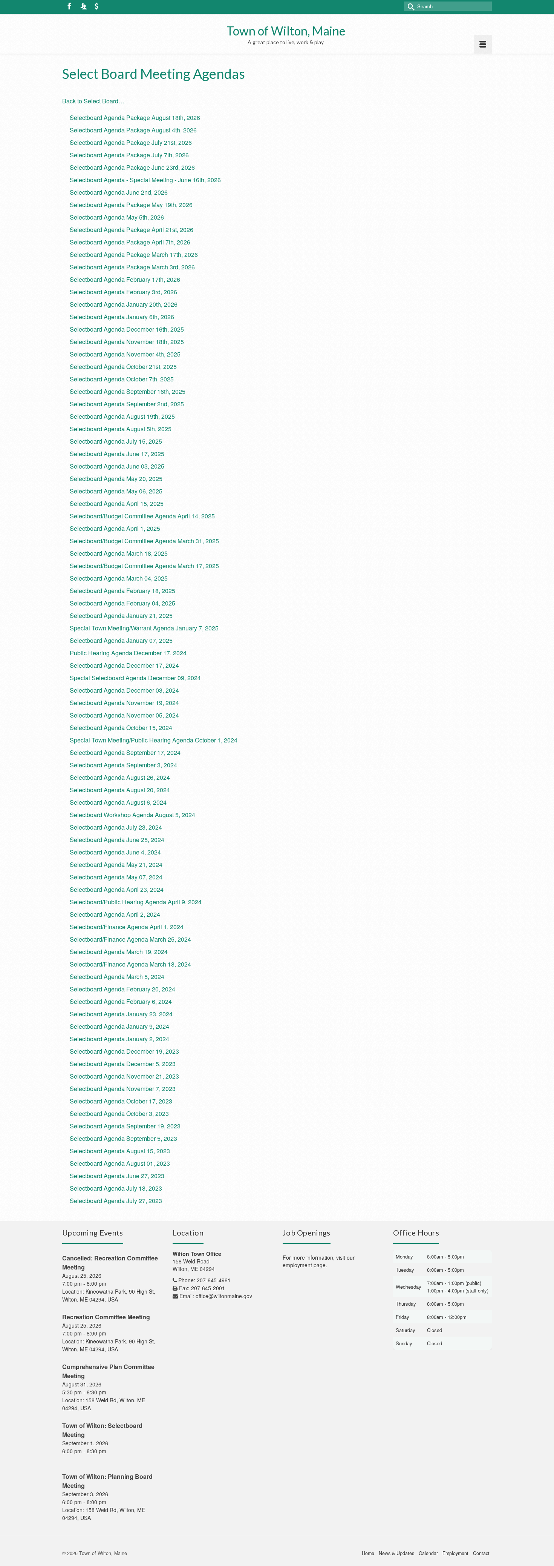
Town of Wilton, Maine (285, 30)
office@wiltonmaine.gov (224, 1296)
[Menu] (483, 44)
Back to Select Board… (93, 101)
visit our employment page (319, 1261)
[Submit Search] (409, 6)
